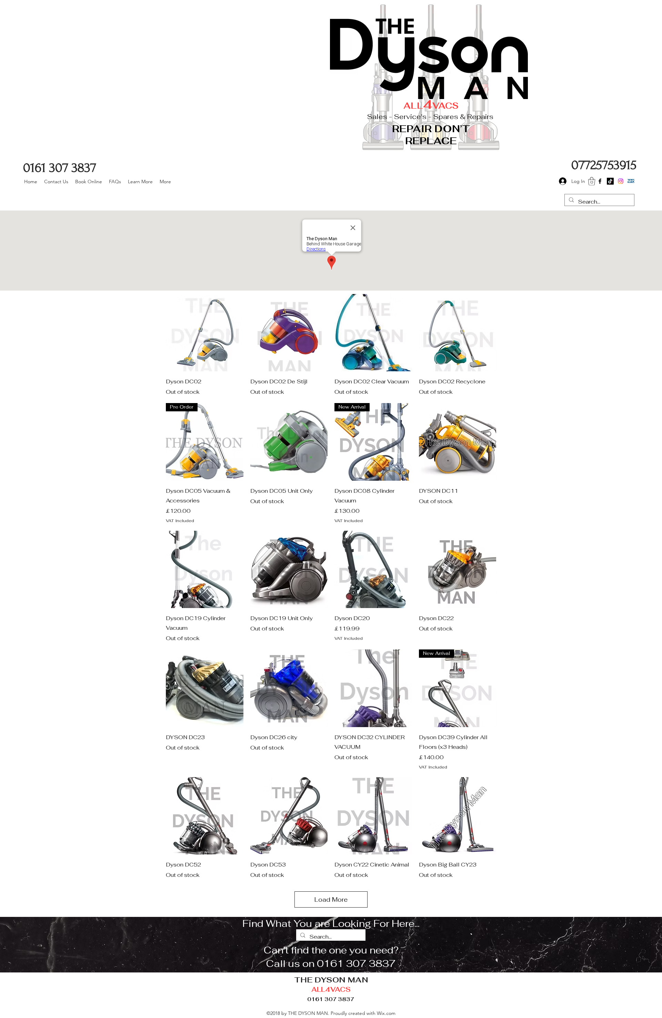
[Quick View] (204, 333)
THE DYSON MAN (331, 980)
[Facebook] (599, 181)
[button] (591, 181)
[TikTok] (610, 181)
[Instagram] (620, 181)
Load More (331, 899)
